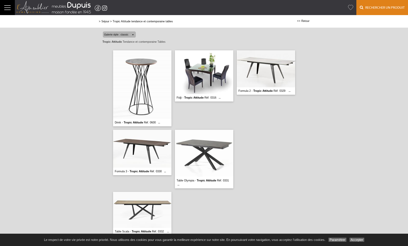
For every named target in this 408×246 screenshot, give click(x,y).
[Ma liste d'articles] (350, 7)
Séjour (105, 21)
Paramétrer (337, 240)
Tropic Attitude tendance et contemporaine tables (143, 21)
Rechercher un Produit (384, 8)
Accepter (357, 240)
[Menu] (7, 7)
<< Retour (303, 21)
